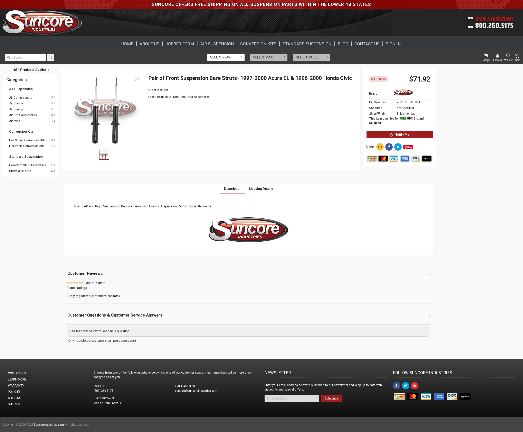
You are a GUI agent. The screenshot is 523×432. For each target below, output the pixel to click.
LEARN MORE (17, 379)
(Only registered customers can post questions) (101, 340)
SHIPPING (14, 398)
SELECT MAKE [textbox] (263, 57)
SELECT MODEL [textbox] (307, 57)
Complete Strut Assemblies (27, 165)
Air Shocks (16, 103)
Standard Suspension (26, 156)
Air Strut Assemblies (23, 115)
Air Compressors (20, 98)
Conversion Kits (21, 131)
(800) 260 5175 (103, 390)
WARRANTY (16, 385)
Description (232, 189)
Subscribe (331, 398)
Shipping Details (261, 189)
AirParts (14, 121)
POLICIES (14, 392)
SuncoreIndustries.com (49, 424)
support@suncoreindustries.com (196, 390)
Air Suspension (21, 89)
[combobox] (226, 57)
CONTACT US (17, 373)
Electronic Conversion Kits (27, 146)
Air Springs (16, 109)
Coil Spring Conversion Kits (27, 140)
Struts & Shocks (20, 171)
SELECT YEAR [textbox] (220, 57)
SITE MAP (14, 404)
